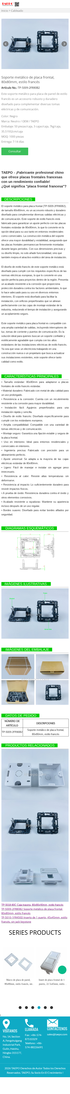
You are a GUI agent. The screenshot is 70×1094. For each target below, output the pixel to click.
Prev (5, 44)
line (26, 160)
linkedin (9, 160)
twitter (14, 160)
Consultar (14, 151)
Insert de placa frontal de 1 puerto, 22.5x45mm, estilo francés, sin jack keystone (52, 982)
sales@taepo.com (57, 1034)
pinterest (20, 160)
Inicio (4, 11)
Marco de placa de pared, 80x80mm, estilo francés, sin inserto (18, 982)
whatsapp (32, 160)
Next (64, 44)
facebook (3, 160)
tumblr (37, 160)
